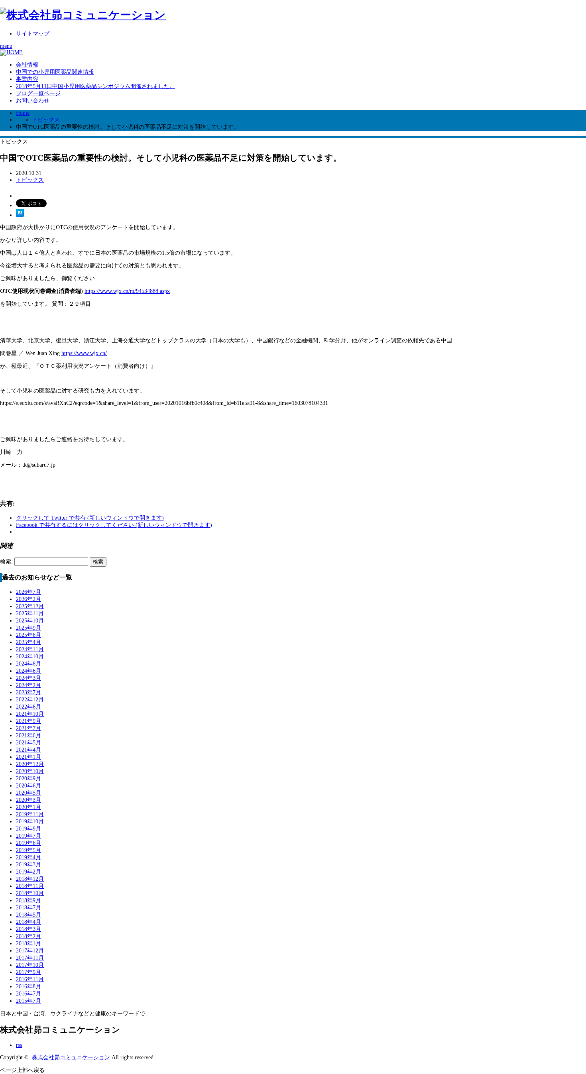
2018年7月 (28, 908)
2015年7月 (28, 1001)
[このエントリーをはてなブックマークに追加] (20, 215)
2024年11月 (30, 649)
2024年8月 (28, 664)
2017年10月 (30, 965)
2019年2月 (28, 872)
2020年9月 (28, 778)
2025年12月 (30, 606)
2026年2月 (28, 599)
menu (6, 46)
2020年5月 (28, 793)
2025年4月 (28, 642)
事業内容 (27, 79)
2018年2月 (28, 936)
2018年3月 (28, 929)
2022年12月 (30, 700)
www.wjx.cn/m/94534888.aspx (135, 291)
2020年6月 (28, 786)
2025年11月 (30, 614)
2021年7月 (28, 728)
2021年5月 (28, 743)
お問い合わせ (32, 101)
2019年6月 (28, 843)
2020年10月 (30, 771)
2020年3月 (28, 800)
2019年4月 (28, 857)
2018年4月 (28, 922)
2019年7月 (28, 836)
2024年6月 (28, 671)
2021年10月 (30, 714)
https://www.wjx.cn (83, 353)
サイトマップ (32, 34)
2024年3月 (28, 678)
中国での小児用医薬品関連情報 (55, 72)
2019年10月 (30, 822)
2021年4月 (28, 750)
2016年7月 (28, 994)
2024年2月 (28, 685)
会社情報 (27, 65)
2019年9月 (28, 829)
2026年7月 (28, 592)
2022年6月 (28, 707)
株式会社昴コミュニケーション (71, 1057)
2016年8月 (28, 987)
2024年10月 (30, 657)
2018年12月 (30, 879)
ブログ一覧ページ (38, 93)
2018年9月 (28, 900)
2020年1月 (28, 807)
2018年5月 (28, 915)
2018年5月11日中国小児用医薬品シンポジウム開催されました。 (95, 86)
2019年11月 (30, 814)
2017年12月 (30, 951)
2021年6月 (28, 735)
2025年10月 (30, 621)
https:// (92, 291)
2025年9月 (28, 628)
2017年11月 (30, 958)
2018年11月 (30, 886)
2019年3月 (28, 865)
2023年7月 (28, 692)
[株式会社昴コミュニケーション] (83, 15)
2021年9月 (28, 721)
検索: (6, 562)
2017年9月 (28, 972)
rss (19, 1045)
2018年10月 (30, 893)
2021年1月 (28, 757)
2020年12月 (30, 764)
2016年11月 (30, 979)
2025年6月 (28, 635)
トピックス (46, 120)
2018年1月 (28, 943)
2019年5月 (28, 850)
